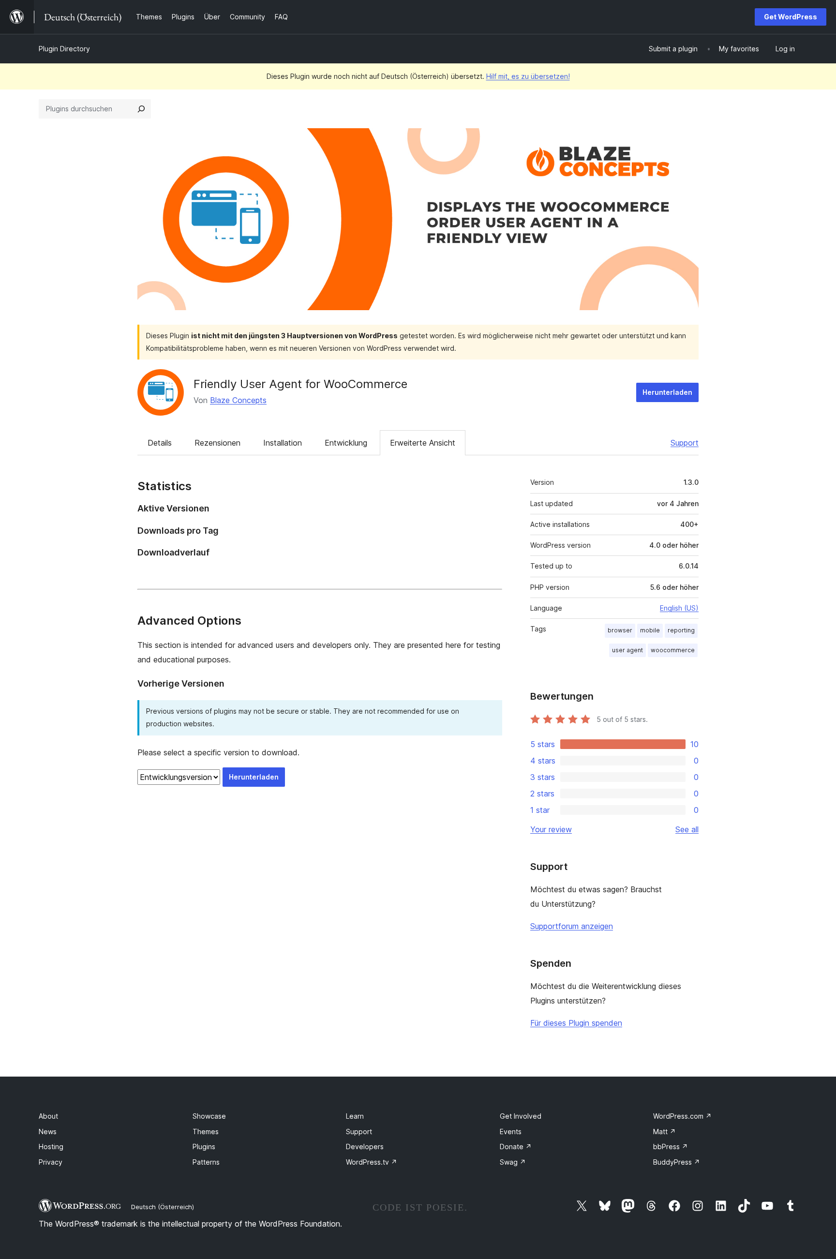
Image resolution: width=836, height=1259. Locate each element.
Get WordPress (790, 17)
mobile (650, 630)
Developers (365, 1146)
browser (620, 630)
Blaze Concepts (238, 400)
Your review (551, 829)
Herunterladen (667, 392)
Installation (282, 443)
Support (685, 443)
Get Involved (520, 1116)
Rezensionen (217, 443)
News (48, 1131)
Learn (355, 1116)
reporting (681, 630)
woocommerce (673, 650)
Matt (664, 1131)
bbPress (670, 1146)
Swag (513, 1162)
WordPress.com (682, 1116)
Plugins (204, 1146)
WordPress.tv (371, 1162)
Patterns (206, 1162)
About (48, 1116)
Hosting (51, 1146)
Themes (206, 1131)
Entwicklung (346, 443)
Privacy (50, 1162)
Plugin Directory (64, 49)
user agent (627, 650)
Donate (516, 1146)
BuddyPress (676, 1162)
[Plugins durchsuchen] (141, 109)
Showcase (209, 1116)
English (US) (679, 608)
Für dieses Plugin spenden (576, 1023)
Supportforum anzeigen (571, 926)
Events (511, 1131)
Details (160, 443)
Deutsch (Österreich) (162, 1207)
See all (687, 829)
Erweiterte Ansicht (422, 443)
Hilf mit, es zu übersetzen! (528, 76)
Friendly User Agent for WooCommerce (300, 384)
